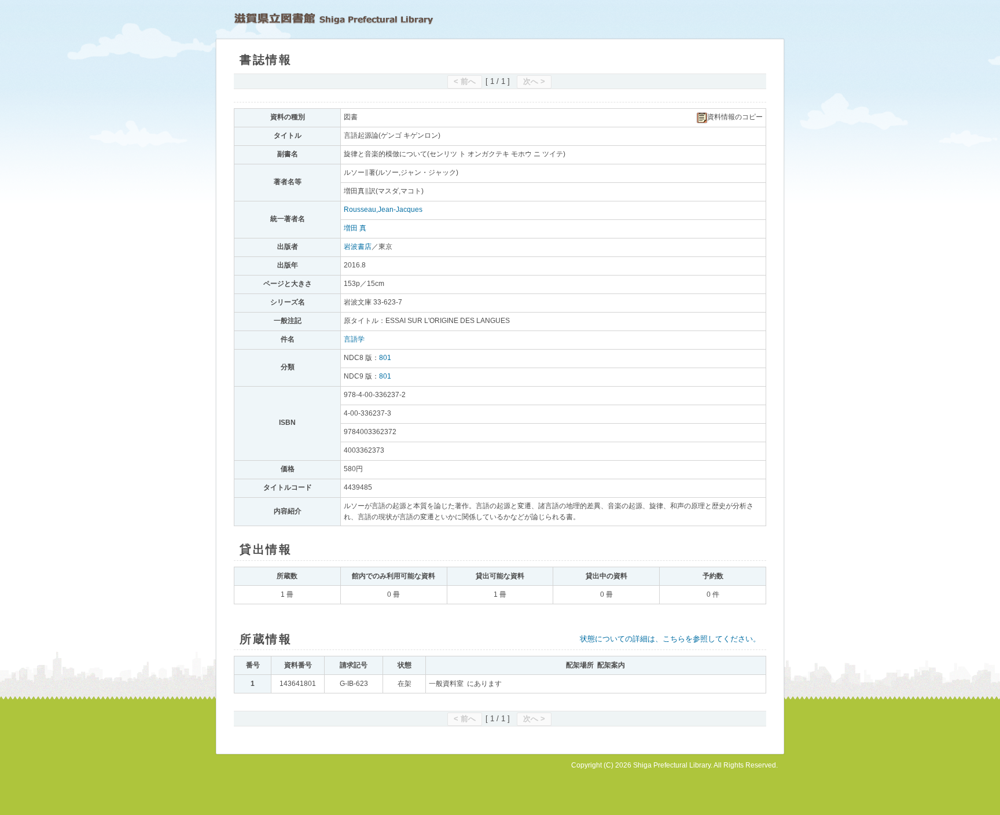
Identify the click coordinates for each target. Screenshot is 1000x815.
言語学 (354, 339)
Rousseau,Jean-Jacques (383, 209)
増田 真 (355, 228)
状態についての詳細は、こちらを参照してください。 (670, 638)
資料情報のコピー (735, 117)
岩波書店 (358, 247)
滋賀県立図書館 (333, 18)
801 (385, 358)
